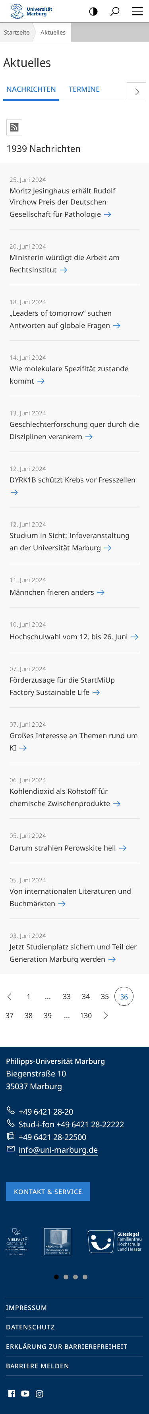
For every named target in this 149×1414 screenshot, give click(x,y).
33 (67, 996)
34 (86, 996)
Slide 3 (75, 1277)
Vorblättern (136, 91)
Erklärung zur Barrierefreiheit (67, 1346)
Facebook (11, 1398)
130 (86, 1015)
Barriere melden (37, 1366)
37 (10, 1015)
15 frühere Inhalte (9, 996)
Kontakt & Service (48, 1191)
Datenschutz (30, 1327)
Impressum (26, 1307)
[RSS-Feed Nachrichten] (14, 127)
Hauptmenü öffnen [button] (137, 11)
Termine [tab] (84, 89)
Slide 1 (56, 1277)
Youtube (24, 1398)
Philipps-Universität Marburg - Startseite (34, 11)
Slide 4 (85, 1277)
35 (105, 996)
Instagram (40, 1398)
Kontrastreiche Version (93, 11)
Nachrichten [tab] (31, 89)
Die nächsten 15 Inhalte (104, 1015)
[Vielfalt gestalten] (22, 1241)
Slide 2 (66, 1277)
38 (29, 1015)
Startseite (16, 32)
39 (48, 1015)
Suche (115, 11)
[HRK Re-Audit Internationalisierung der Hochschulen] (63, 1241)
